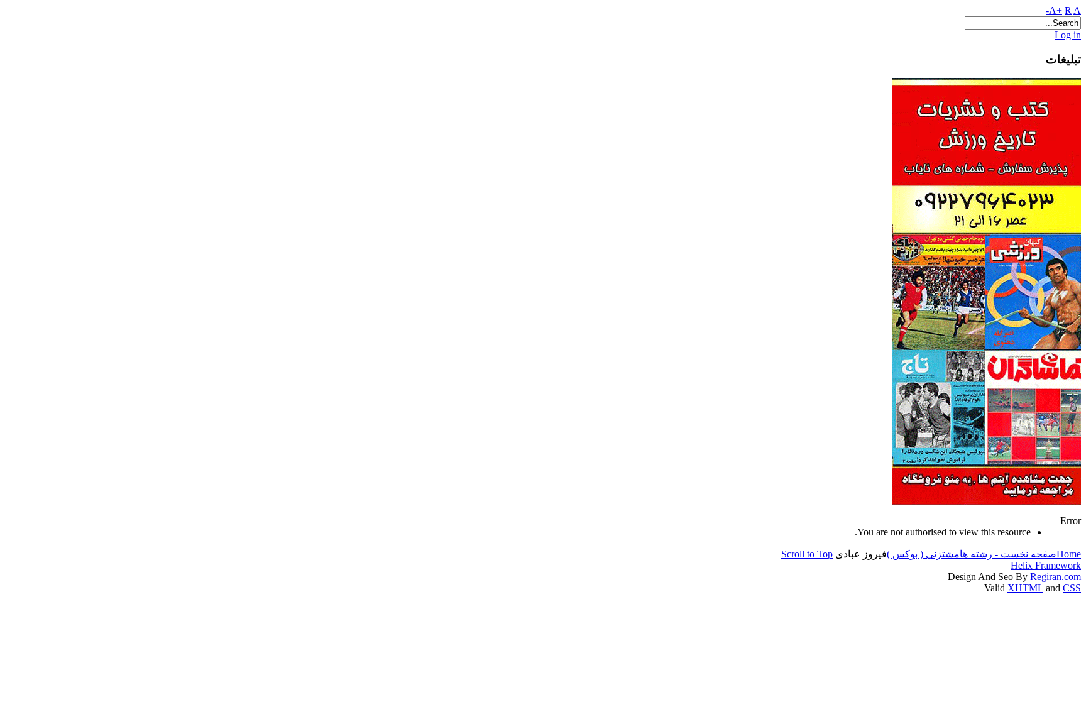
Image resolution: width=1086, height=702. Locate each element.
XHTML (1025, 588)
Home (1068, 554)
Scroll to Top (807, 554)
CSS (1072, 588)
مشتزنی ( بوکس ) (923, 554)
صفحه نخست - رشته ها (1008, 554)
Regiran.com (1055, 576)
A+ (1055, 10)
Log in (1068, 35)
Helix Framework (1046, 565)
